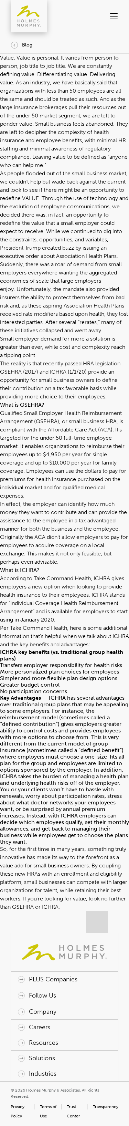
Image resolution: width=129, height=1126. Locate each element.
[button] (113, 16)
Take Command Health (62, 578)
